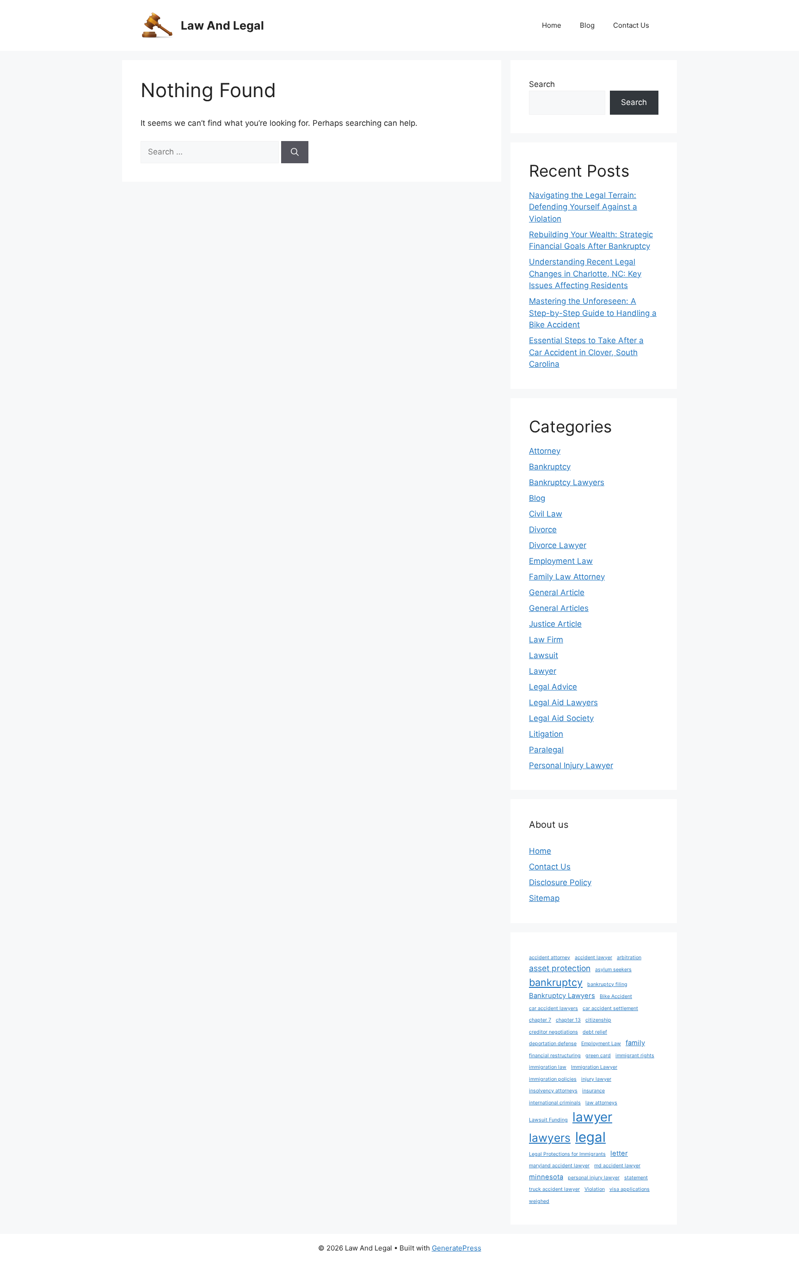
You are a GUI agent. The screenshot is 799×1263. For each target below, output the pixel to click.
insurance (593, 1091)
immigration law (547, 1067)
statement (636, 1178)
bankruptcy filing (607, 984)
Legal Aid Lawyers (563, 702)
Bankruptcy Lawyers (566, 482)
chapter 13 (568, 1020)
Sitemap (544, 898)
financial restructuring (555, 1056)
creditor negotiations (553, 1032)
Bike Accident (616, 996)
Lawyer (542, 671)
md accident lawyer (617, 1166)
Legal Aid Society (561, 718)
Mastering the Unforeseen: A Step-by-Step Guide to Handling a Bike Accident (593, 312)
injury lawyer (596, 1079)
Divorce (543, 529)
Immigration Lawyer (594, 1067)
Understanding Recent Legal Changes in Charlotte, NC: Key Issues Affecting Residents (585, 273)
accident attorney (549, 958)
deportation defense (553, 1044)
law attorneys (601, 1103)
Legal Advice (553, 686)
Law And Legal (222, 25)
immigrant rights (634, 1056)
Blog (587, 25)
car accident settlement (610, 1008)
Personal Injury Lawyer (571, 765)
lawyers (550, 1138)
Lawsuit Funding (548, 1120)
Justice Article (555, 623)
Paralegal (546, 749)
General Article (556, 592)
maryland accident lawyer (559, 1166)
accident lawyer (593, 958)
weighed (539, 1201)
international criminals (555, 1103)
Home (551, 25)
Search (542, 84)
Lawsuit (543, 655)
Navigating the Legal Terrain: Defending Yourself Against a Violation (583, 207)
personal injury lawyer (594, 1178)
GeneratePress (456, 1248)
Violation (594, 1189)
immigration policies (553, 1079)
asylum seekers (613, 970)
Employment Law (561, 561)
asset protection (559, 968)
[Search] (294, 152)
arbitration (629, 958)
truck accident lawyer (554, 1189)
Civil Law (545, 513)
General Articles (559, 608)
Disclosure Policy (560, 882)
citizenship (598, 1020)
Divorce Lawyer (557, 545)
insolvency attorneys (553, 1091)
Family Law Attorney (567, 576)
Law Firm (546, 639)
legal (590, 1137)
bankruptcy (556, 982)
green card (598, 1056)
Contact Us (631, 25)
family (635, 1043)
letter (619, 1153)
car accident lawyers (553, 1008)
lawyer (592, 1117)
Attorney (544, 451)
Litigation (546, 734)
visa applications (629, 1189)
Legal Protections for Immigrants (567, 1154)
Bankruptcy (550, 466)
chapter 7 (540, 1020)
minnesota (546, 1177)
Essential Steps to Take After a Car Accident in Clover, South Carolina (586, 352)
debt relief (595, 1032)
